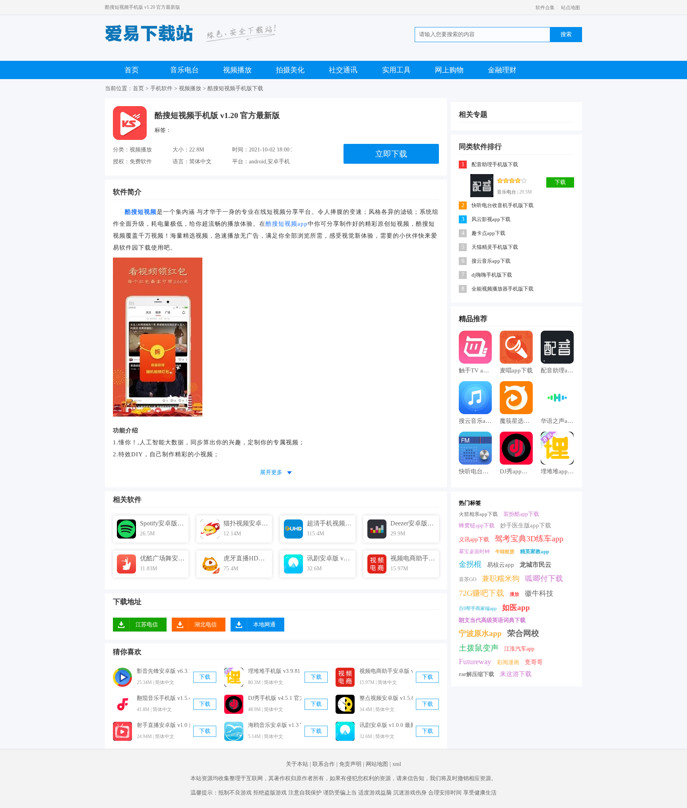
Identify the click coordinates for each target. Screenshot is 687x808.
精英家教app (534, 551)
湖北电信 (205, 625)
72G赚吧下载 (481, 593)
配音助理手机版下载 (495, 164)
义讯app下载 (474, 540)
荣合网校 (523, 633)
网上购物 (449, 70)
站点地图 (570, 7)
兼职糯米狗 (501, 578)
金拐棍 (470, 564)
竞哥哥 (534, 662)
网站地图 (377, 764)
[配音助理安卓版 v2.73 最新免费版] (481, 185)
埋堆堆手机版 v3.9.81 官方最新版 (274, 671)
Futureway (475, 661)
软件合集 (545, 7)
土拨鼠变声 (479, 647)
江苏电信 (147, 625)
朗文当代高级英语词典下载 (492, 620)
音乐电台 (184, 70)
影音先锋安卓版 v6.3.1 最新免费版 (163, 671)
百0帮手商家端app (478, 608)
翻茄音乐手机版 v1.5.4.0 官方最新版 (163, 698)
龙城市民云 (535, 564)
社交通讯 (343, 70)
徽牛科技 (539, 593)
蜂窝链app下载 (477, 526)
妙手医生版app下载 (525, 525)
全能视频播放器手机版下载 (503, 289)
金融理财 (502, 70)
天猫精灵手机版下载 (495, 247)
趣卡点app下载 (488, 233)
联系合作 (323, 764)
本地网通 (264, 625)
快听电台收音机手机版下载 (503, 205)
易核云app (500, 565)
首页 (131, 70)
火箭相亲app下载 (478, 514)
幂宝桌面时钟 (474, 551)
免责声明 (350, 764)
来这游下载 (516, 673)
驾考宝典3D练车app (529, 538)
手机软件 (161, 88)
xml (396, 764)
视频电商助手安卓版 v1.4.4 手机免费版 (386, 671)
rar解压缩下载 (476, 674)
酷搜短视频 (141, 212)
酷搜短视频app (287, 224)
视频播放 (237, 70)
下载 (204, 677)
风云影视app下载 (491, 219)
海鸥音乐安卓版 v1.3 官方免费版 (274, 725)
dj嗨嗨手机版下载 (492, 275)
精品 (466, 319)
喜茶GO (467, 579)
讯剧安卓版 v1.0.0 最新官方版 (386, 725)
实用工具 (396, 70)
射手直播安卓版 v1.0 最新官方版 (163, 725)
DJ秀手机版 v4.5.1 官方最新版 (274, 698)
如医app (516, 607)
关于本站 (297, 764)
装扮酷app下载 (521, 514)
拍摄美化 (290, 70)
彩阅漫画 (508, 662)
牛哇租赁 (504, 551)
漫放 (514, 594)
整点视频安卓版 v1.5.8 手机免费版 (386, 698)
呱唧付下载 (544, 578)
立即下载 (391, 153)
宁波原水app (480, 633)
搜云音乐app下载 (491, 261)
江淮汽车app (519, 649)
